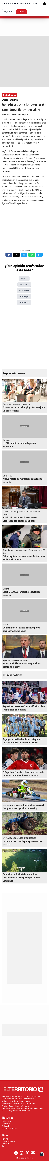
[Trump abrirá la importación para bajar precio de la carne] (24, 646)
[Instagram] (22, 1153)
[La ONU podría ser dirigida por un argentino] (24, 426)
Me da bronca (24, 302)
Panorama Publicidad (9, 1141)
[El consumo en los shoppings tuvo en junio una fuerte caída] (24, 390)
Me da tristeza (24, 290)
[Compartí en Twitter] (16, 255)
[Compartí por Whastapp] (31, 255)
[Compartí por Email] (24, 255)
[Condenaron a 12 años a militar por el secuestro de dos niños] (24, 610)
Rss (3, 1146)
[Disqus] (24, 339)
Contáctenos (6, 1123)
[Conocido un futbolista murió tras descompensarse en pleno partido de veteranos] (24, 860)
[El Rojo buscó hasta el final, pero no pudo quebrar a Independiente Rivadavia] (24, 758)
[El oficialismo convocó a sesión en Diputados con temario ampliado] (24, 497)
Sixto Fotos (5, 1143)
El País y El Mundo (9, 95)
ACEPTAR (21, 12)
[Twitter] (27, 1153)
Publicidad (5, 1126)
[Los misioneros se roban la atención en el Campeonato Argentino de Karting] (24, 791)
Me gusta (24, 278)
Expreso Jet (5, 1139)
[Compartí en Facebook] (8, 255)
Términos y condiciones (9, 1128)
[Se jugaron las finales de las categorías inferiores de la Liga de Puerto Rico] (24, 725)
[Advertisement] (24, 61)
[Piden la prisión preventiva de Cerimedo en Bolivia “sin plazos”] (24, 536)
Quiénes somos (7, 1121)
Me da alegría (24, 296)
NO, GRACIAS (8, 12)
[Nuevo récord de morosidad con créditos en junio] (24, 461)
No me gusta (24, 284)
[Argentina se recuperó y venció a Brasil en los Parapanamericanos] (24, 692)
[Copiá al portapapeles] (39, 255)
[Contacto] (33, 1153)
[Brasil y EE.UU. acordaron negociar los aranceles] (24, 575)
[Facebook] (16, 1153)
